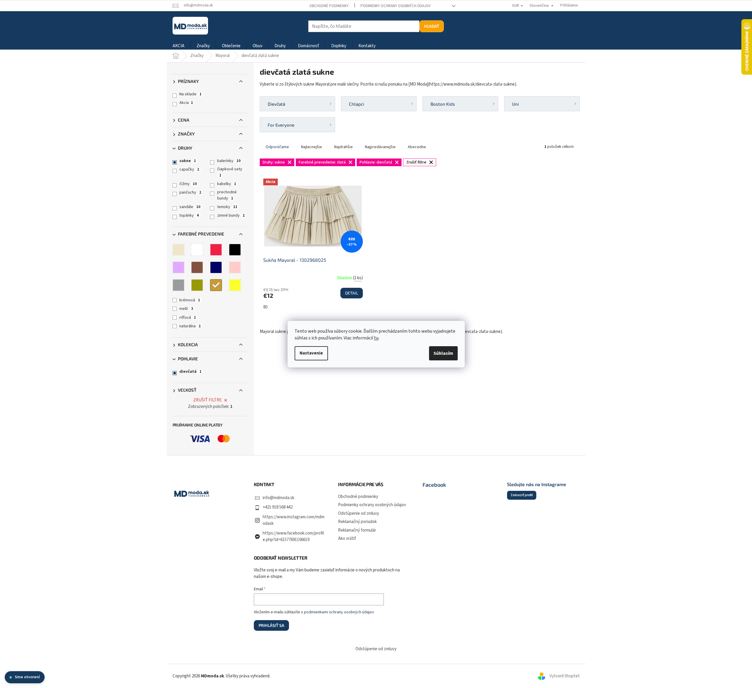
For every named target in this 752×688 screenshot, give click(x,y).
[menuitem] (178, 46)
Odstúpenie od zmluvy (358, 513)
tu (376, 338)
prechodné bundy (227, 195)
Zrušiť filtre (207, 400)
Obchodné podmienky (329, 6)
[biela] (197, 250)
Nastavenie (311, 353)
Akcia (186, 103)
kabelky (226, 184)
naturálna (190, 326)
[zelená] (197, 285)
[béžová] (178, 250)
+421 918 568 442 (278, 507)
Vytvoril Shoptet (565, 676)
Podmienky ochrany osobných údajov (395, 6)
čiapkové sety (229, 172)
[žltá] (235, 285)
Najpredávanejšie (380, 147)
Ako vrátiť (347, 538)
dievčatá (190, 372)
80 (265, 307)
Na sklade (190, 94)
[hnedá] (197, 267)
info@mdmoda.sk (278, 498)
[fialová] (178, 267)
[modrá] (216, 267)
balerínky (229, 161)
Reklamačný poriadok (357, 522)
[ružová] (235, 267)
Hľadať (431, 26)
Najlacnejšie (311, 147)
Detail (351, 292)
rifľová (187, 318)
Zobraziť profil (522, 495)
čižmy (188, 184)
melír (186, 309)
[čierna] (235, 250)
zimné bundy (231, 215)
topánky (189, 215)
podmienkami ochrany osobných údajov (339, 612)
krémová (189, 300)
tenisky (227, 207)
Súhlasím (443, 353)
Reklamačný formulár (357, 530)
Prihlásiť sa (271, 625)
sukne (187, 161)
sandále (189, 207)
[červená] (216, 250)
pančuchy (190, 192)
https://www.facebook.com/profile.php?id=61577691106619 (293, 536)
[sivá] (178, 285)
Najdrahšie (343, 147)
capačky (189, 169)
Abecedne (417, 147)
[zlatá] (216, 285)
